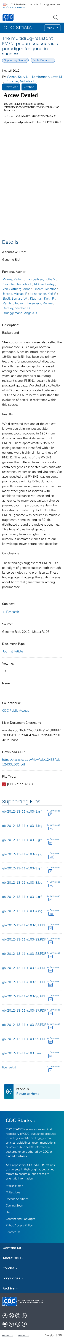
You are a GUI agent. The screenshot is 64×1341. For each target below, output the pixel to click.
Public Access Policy (19, 1225)
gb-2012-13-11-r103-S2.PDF (24, 939)
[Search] (56, 17)
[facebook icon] (5, 1315)
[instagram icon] (18, 1315)
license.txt (9, 1067)
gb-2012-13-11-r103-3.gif (22, 868)
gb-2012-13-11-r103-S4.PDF (24, 968)
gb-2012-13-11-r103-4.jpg (22, 911)
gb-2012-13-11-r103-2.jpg (22, 854)
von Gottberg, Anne (16, 289)
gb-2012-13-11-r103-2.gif (22, 840)
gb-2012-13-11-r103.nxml (22, 1053)
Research (12, 612)
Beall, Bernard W (15, 298)
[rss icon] (24, 1324)
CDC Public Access (15, 710)
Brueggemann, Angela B (20, 313)
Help (9, 1212)
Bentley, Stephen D (16, 308)
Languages (11, 1278)
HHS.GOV (7, 1335)
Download (11, 87)
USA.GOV (23, 1335)
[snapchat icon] (18, 1324)
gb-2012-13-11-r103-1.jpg (22, 826)
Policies (9, 1268)
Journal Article (13, 651)
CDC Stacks (19, 1120)
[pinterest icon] (11, 1324)
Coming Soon (14, 1205)
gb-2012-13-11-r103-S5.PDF (24, 982)
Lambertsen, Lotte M (47, 77)
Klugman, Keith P (42, 298)
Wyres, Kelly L (17, 77)
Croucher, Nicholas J (20, 81)
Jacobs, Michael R (15, 294)
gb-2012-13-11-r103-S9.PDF (24, 1039)
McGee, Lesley (44, 284)
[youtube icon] (5, 1324)
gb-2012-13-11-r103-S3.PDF (24, 954)
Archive (9, 1288)
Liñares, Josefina (44, 289)
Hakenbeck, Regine (39, 303)
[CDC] (8, 17)
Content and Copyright (20, 1219)
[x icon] (11, 1315)
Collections (13, 1192)
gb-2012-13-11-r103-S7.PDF (24, 1010)
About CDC (12, 1258)
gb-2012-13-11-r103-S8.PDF (24, 1025)
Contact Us (13, 1232)
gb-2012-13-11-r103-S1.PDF (24, 925)
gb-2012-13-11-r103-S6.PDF (24, 996)
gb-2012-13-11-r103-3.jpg (22, 882)
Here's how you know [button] (14, 7)
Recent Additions (17, 1199)
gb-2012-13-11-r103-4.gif (22, 897)
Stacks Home (14, 1186)
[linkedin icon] (24, 1315)
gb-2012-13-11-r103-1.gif (22, 811)
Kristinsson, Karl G (43, 294)
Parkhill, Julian (13, 303)
